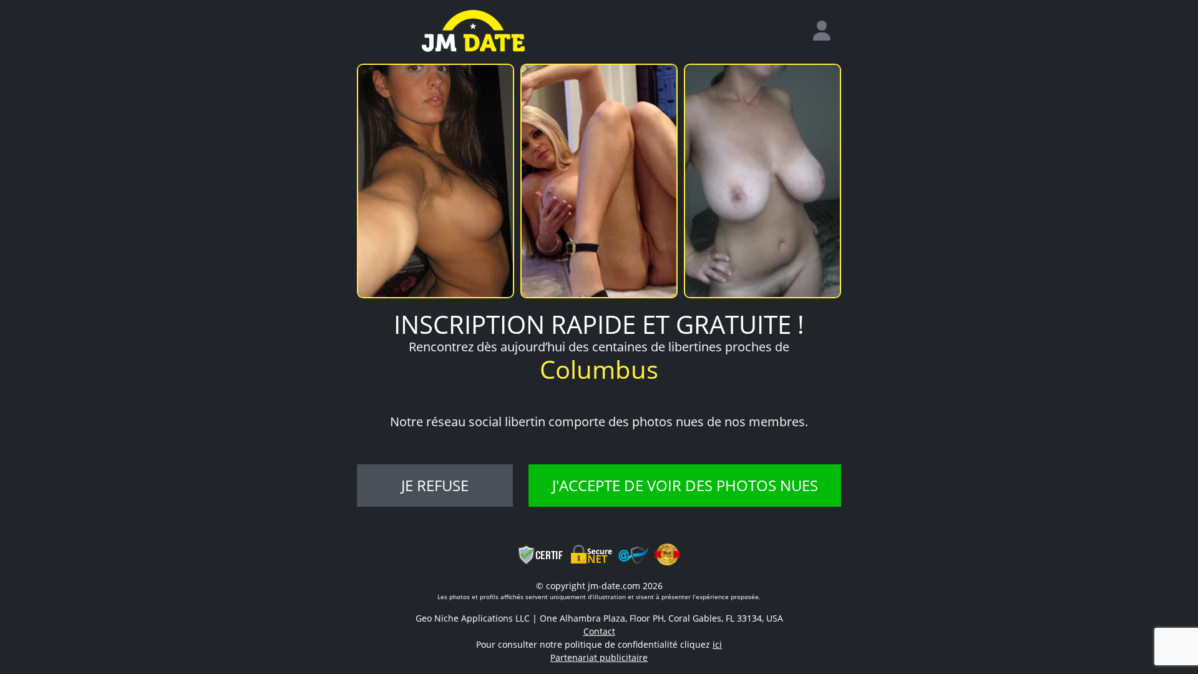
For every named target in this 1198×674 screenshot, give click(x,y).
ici (717, 644)
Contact (599, 631)
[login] (827, 31)
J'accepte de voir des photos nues (685, 485)
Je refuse (435, 485)
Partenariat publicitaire (599, 657)
